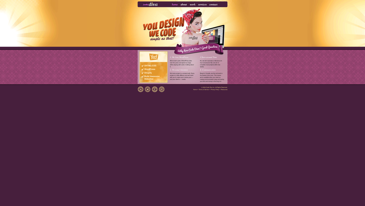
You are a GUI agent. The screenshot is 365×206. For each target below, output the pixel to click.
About (183, 4)
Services (202, 4)
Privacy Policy (215, 89)
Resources (224, 89)
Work (192, 4)
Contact (213, 4)
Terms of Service (204, 89)
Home (173, 4)
